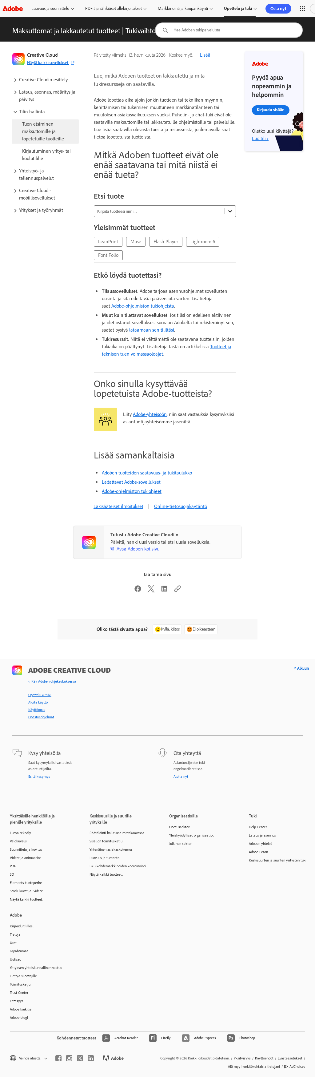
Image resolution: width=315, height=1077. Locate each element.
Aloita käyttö (38, 702)
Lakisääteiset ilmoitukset (118, 506)
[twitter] (80, 1058)
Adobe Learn (258, 852)
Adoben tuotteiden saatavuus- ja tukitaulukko (147, 473)
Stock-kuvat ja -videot (26, 891)
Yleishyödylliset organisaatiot (191, 835)
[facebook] (58, 1058)
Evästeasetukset (290, 1058)
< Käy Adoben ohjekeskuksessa (52, 681)
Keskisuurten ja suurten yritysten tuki (277, 860)
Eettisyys (16, 1001)
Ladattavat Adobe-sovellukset (131, 482)
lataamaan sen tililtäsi (151, 330)
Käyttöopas (36, 710)
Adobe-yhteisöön (150, 414)
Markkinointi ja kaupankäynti (183, 8)
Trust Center (19, 992)
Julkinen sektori (181, 843)
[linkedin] (91, 1058)
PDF (13, 866)
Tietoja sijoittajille (23, 976)
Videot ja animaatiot (25, 858)
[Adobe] (12, 8)
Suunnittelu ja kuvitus (26, 849)
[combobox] (229, 30)
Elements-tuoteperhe (26, 883)
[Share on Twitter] (151, 591)
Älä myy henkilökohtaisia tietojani (254, 1066)
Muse (135, 241)
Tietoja (15, 934)
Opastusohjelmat (41, 717)
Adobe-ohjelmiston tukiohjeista (142, 306)
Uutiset (15, 959)
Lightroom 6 (202, 241)
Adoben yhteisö (260, 843)
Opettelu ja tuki (238, 8)
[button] (302, 9)
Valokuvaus (18, 841)
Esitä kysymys (39, 776)
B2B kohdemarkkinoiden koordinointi (118, 866)
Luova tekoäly (20, 833)
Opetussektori (179, 827)
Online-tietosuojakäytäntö (180, 506)
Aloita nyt (180, 776)
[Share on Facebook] (138, 591)
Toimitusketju (20, 984)
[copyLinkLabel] (177, 591)
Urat (13, 943)
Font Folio (108, 255)
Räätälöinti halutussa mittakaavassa (117, 833)
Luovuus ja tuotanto (104, 858)
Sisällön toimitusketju (106, 841)
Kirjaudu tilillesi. (22, 926)
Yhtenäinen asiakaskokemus (111, 849)
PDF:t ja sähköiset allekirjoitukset (113, 8)
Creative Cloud (42, 55)
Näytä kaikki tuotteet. (26, 899)
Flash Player (166, 241)
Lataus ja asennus (262, 835)
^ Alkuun (301, 668)
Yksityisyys (242, 1058)
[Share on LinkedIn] (164, 591)
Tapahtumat (19, 951)
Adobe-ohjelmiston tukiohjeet (131, 491)
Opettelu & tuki (39, 695)
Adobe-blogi (19, 1017)
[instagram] (69, 1058)
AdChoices (297, 1066)
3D (12, 874)
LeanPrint (108, 241)
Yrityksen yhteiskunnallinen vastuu (36, 968)
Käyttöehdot (264, 1058)
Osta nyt (278, 8)
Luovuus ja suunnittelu (50, 8)
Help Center (258, 827)
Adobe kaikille (20, 1009)
